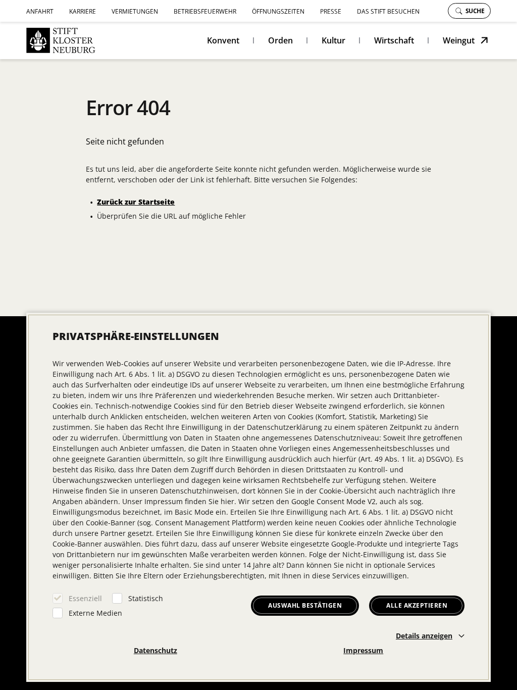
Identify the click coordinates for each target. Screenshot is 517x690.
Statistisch (145, 598)
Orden (280, 40)
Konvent (223, 40)
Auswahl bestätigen (305, 605)
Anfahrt (40, 11)
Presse (330, 11)
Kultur (333, 40)
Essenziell (85, 598)
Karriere (82, 11)
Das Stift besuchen (388, 11)
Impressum (363, 650)
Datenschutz (155, 650)
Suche (475, 11)
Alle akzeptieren (416, 605)
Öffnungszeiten (278, 11)
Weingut (459, 40)
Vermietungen (135, 11)
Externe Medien (95, 613)
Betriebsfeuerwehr (205, 11)
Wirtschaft (394, 40)
